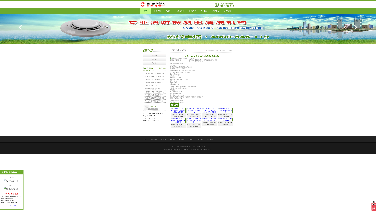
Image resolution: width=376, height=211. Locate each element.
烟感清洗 (192, 11)
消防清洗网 (174, 149)
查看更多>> (162, 68)
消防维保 (215, 11)
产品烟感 (223, 50)
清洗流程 (180, 11)
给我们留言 (12, 205)
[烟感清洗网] (153, 4)
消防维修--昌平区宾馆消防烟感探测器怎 (155, 92)
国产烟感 (154, 59)
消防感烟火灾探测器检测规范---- (155, 83)
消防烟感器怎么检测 (151, 86)
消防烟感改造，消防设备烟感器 (154, 73)
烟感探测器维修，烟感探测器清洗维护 (155, 76)
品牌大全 (154, 55)
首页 (145, 11)
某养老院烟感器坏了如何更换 (154, 95)
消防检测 (227, 11)
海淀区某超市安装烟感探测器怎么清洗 (155, 98)
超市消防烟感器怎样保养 (152, 89)
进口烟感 (154, 63)
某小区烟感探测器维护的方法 (154, 101)
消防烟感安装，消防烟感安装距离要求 (155, 79)
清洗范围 (157, 11)
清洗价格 (169, 11)
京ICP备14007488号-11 (204, 149)
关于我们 (203, 11)
